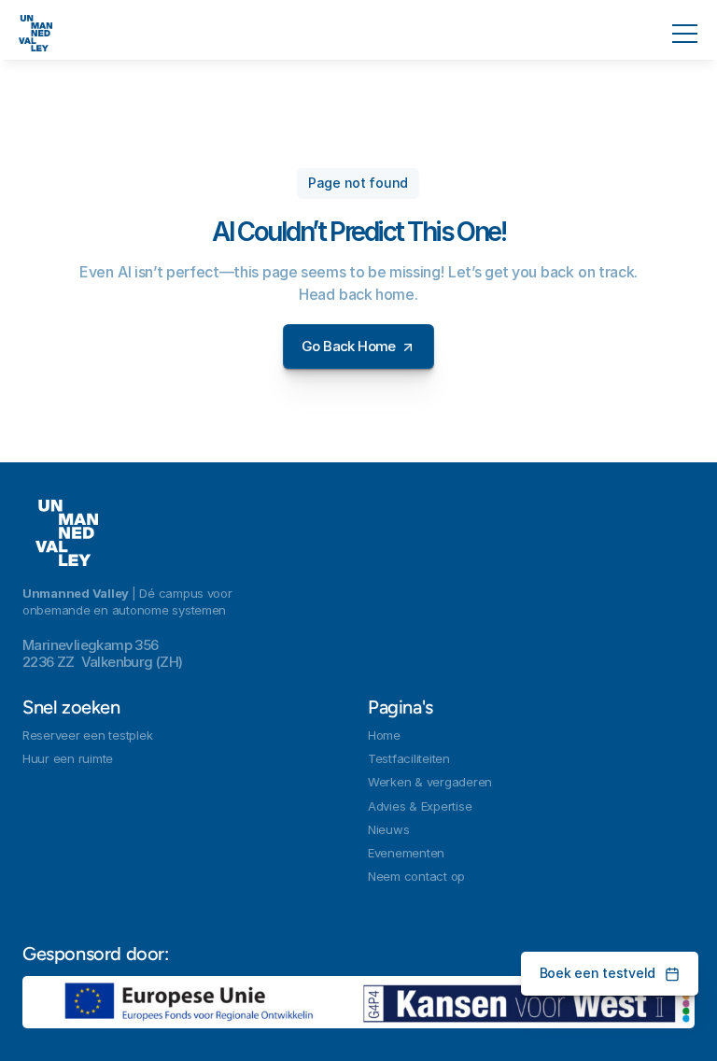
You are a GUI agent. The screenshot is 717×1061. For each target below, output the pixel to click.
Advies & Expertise (419, 806)
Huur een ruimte (67, 758)
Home (384, 735)
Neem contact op (416, 876)
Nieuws (388, 829)
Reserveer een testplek (87, 735)
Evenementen (406, 852)
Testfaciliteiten (409, 758)
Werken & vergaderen (430, 781)
